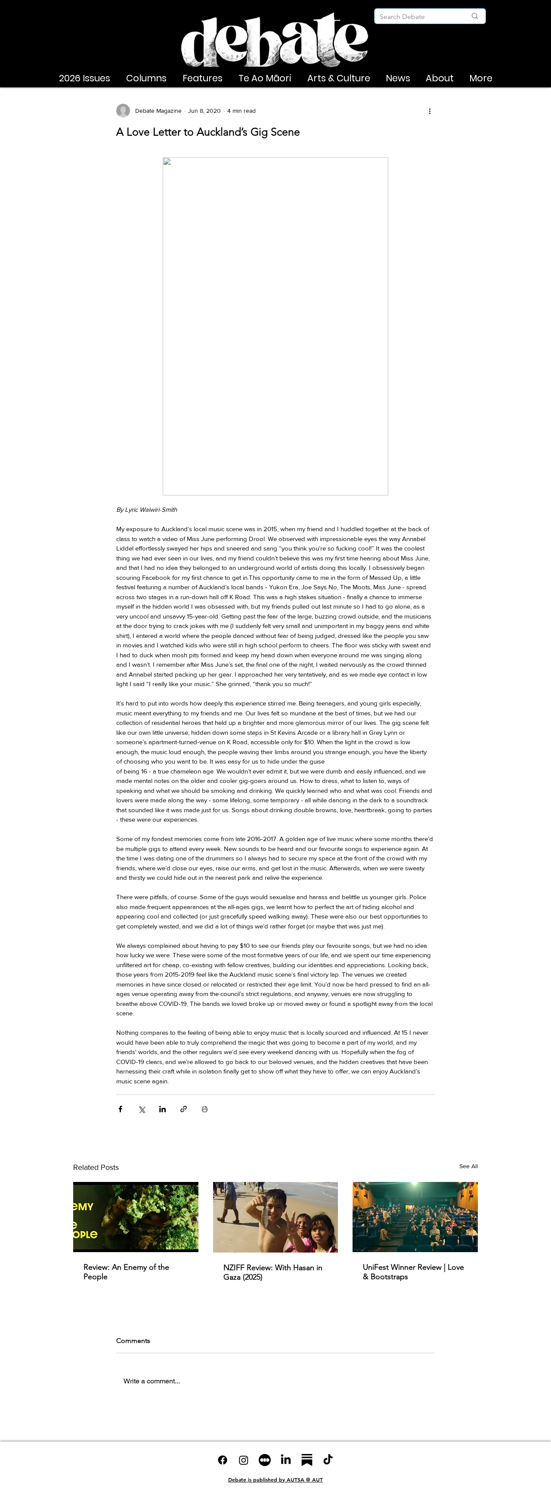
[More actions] (429, 110)
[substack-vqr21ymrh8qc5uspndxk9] (307, 1460)
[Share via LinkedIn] (162, 1109)
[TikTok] (328, 1460)
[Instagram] (244, 1460)
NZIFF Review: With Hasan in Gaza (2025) (272, 1272)
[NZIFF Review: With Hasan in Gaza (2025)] (275, 1217)
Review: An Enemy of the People (126, 1271)
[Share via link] (184, 1109)
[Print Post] (205, 1109)
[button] (84, 78)
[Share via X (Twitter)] (141, 1109)
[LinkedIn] (286, 1460)
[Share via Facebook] (120, 1109)
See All (468, 1166)
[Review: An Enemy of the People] (135, 1217)
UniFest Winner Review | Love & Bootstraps (413, 1271)
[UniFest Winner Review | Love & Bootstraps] (415, 1217)
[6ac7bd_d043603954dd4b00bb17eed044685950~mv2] (265, 1460)
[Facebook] (223, 1460)
